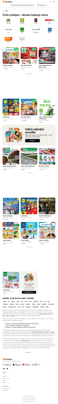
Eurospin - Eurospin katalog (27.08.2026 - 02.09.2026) (20, 327)
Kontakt (4, 376)
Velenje (52, 332)
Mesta (4, 380)
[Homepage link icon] (27, 352)
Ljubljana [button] (42, 5)
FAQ (4, 374)
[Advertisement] (30, 85)
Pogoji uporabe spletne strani (29, 399)
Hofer (7, 315)
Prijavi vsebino (6, 378)
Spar (4, 315)
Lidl (49, 314)
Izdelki (4, 382)
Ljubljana (33, 332)
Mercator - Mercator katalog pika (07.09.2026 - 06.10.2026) (22, 323)
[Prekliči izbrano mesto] (46, 5)
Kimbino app (25, 340)
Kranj (43, 332)
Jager (40, 314)
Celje (47, 332)
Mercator (45, 314)
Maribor (39, 332)
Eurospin (12, 315)
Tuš (52, 314)
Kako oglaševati (6, 388)
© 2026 (29, 396)
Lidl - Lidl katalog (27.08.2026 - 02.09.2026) (17, 325)
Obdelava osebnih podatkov (29, 401)
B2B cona (5, 390)
